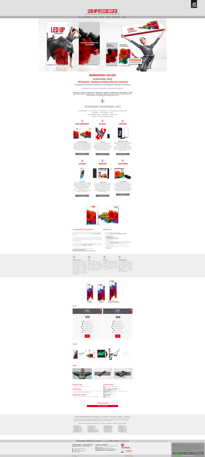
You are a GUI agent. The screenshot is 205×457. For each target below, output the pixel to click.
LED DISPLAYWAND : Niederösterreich (93, 432)
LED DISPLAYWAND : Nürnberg (108, 431)
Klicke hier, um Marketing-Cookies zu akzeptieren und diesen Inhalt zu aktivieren (82, 373)
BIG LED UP (95, 17)
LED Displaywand (114, 92)
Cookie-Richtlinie (184, 455)
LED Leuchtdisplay (123, 92)
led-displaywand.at (94, 88)
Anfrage (87, 336)
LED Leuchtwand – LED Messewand (78, 419)
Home (80, 17)
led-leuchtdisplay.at (95, 423)
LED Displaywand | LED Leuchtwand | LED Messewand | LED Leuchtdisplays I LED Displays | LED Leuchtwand (102, 85)
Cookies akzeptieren (177, 453)
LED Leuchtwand (99, 92)
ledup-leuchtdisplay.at (122, 423)
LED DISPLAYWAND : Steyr (77, 431)
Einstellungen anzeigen (198, 453)
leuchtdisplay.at (119, 88)
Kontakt (123, 17)
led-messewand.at (112, 88)
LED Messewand (90, 92)
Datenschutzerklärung (188, 455)
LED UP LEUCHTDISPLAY (87, 17)
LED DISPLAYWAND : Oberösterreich (78, 432)
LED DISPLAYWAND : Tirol (107, 432)
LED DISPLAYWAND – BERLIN (102, 79)
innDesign (76, 455)
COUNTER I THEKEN (116, 17)
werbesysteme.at (115, 423)
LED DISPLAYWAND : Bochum (122, 431)
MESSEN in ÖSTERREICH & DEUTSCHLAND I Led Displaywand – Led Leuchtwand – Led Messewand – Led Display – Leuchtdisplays (102, 417)
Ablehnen (188, 453)
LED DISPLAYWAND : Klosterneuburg (93, 431)
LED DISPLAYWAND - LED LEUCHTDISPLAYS (82, 445)
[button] (82, 154)
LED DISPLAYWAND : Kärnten (122, 432)
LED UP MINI (108, 17)
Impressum (193, 455)
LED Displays (83, 92)
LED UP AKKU (101, 17)
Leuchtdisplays (75, 92)
